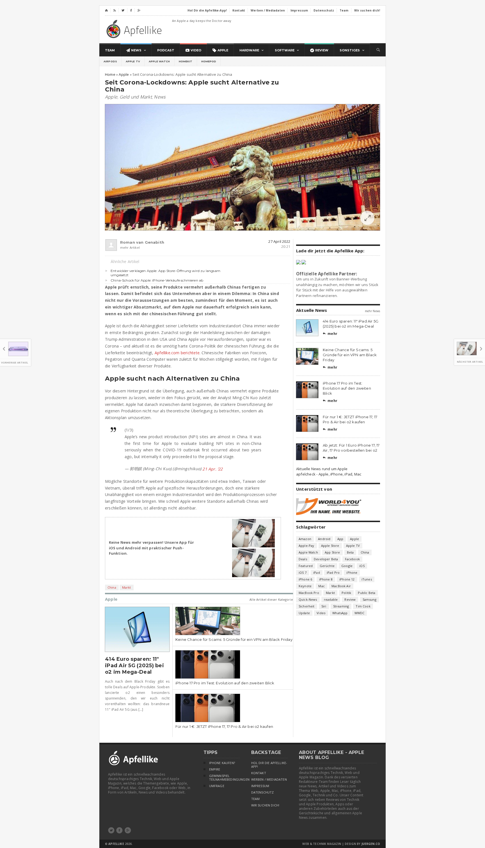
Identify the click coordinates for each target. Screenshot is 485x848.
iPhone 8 (326, 579)
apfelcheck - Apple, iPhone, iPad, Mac (328, 474)
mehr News (372, 311)
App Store (332, 552)
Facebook (352, 559)
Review (350, 599)
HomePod (208, 61)
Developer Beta (326, 559)
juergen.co (371, 844)
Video (321, 613)
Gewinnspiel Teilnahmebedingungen (224, 777)
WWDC (359, 613)
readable (331, 599)
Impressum (260, 786)
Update (304, 613)
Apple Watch (159, 61)
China (111, 587)
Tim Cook (363, 606)
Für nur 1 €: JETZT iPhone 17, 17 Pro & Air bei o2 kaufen (224, 726)
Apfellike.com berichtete (177, 352)
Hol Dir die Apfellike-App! (269, 765)
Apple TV (133, 61)
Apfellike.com (135, 29)
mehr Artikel (130, 247)
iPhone (351, 572)
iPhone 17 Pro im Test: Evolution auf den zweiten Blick (224, 683)
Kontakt (258, 773)
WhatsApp (339, 613)
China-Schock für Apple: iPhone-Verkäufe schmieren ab (157, 280)
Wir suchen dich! (265, 805)
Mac (321, 586)
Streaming (341, 606)
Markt (126, 587)
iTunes (367, 579)
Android (324, 539)
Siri (323, 606)
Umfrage (216, 786)
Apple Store (330, 545)
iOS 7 (302, 572)
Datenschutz (262, 792)
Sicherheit (307, 606)
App (340, 539)
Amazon (305, 539)
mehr (330, 333)
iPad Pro (333, 572)
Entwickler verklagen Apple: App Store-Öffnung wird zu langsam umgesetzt (165, 273)
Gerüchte (327, 566)
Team (255, 799)
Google (347, 566)
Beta (350, 552)
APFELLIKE (116, 844)
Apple (111, 97)
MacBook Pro (309, 593)
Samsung (369, 599)
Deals (303, 559)
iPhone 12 (347, 579)
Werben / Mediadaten (269, 779)
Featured (306, 566)
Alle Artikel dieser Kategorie (271, 599)
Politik (346, 593)
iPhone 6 (305, 579)
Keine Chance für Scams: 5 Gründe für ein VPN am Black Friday (233, 639)
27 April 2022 (279, 241)
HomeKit (186, 61)
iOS (362, 566)
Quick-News (308, 599)
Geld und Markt (136, 97)
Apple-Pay (306, 545)
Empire (214, 769)
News (159, 97)
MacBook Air (341, 586)
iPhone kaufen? (222, 763)
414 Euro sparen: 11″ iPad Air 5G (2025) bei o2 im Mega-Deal (134, 665)
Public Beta (366, 593)
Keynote (305, 586)
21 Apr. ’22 (212, 469)
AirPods (110, 61)
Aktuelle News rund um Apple (321, 468)
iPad (316, 572)
